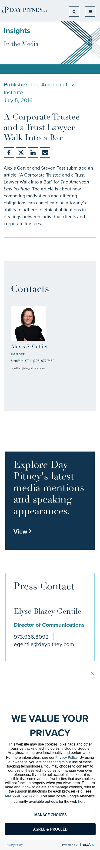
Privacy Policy (66, 757)
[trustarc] (86, 845)
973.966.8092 (31, 637)
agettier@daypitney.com (28, 368)
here (82, 801)
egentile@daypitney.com (44, 644)
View (22, 531)
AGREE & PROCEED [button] (50, 829)
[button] (92, 673)
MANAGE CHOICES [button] (50, 814)
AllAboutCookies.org (22, 796)
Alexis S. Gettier (29, 347)
